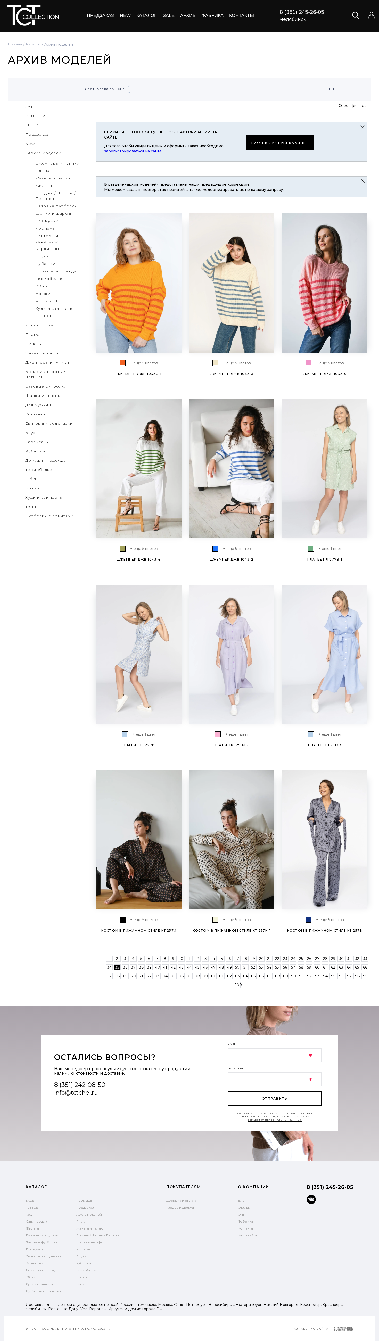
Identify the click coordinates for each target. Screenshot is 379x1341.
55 (277, 967)
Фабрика (213, 15)
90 (293, 976)
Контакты (241, 15)
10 (181, 958)
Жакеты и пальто (89, 1228)
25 (301, 958)
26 (309, 958)
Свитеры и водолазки (43, 1256)
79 (205, 976)
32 (357, 958)
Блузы (81, 1256)
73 (157, 976)
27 (317, 958)
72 (149, 976)
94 (325, 976)
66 (365, 967)
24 (293, 958)
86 (261, 976)
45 (197, 967)
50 (237, 967)
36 (125, 967)
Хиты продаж (36, 1221)
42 (173, 967)
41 (165, 967)
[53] (217, 734)
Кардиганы (35, 1263)
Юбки (30, 1277)
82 (229, 976)
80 (213, 976)
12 (197, 958)
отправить (274, 1099)
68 (117, 976)
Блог (242, 1200)
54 (269, 967)
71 (141, 976)
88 (277, 976)
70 (133, 976)
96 (341, 976)
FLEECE (32, 1207)
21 (269, 958)
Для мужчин (35, 1249)
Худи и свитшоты (39, 1284)
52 (253, 967)
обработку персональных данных (275, 1120)
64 (349, 967)
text (32, 15)
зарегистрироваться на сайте (133, 151)
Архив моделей (89, 1214)
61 (325, 967)
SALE (30, 1200)
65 (357, 967)
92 (309, 976)
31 (349, 958)
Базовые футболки (41, 1242)
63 (341, 967)
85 (253, 976)
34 (109, 967)
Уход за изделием (180, 1207)
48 (221, 967)
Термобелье (86, 1270)
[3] (308, 919)
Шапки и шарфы (89, 1242)
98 (357, 976)
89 (285, 976)
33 (365, 958)
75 (173, 976)
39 (149, 967)
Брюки (82, 1277)
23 (285, 958)
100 (238, 985)
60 (317, 967)
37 (133, 967)
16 (229, 958)
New (125, 15)
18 (245, 958)
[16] (308, 362)
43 (181, 967)
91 (301, 976)
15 (221, 958)
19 (253, 958)
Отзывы (244, 1207)
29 (333, 958)
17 (237, 958)
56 (285, 967)
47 (213, 967)
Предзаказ (100, 15)
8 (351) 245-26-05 (302, 12)
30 (341, 958)
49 (229, 967)
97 (349, 976)
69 (125, 976)
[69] (124, 734)
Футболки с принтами (44, 1291)
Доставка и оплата (181, 1200)
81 (221, 976)
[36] (122, 548)
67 (109, 976)
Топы (80, 1284)
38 (141, 967)
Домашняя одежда (41, 1270)
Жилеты (32, 1228)
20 (261, 958)
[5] (122, 919)
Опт (241, 1214)
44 (189, 967)
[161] (215, 362)
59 (309, 967)
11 (189, 958)
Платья (81, 1221)
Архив (188, 15)
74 (165, 976)
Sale (169, 15)
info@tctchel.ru (76, 1092)
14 (213, 958)
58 (301, 967)
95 (333, 976)
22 (277, 958)
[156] (122, 362)
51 (245, 967)
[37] (215, 919)
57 (293, 967)
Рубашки (83, 1263)
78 (197, 976)
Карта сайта (247, 1235)
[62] (310, 548)
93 (317, 976)
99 (365, 976)
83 (237, 976)
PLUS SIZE (84, 1200)
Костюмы (83, 1249)
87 (269, 976)
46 (205, 967)
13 (205, 958)
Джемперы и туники (42, 1235)
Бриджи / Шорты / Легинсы (98, 1235)
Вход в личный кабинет (280, 143)
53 (261, 967)
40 (157, 967)
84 (245, 976)
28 (325, 958)
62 (333, 967)
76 (181, 976)
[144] (215, 548)
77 (189, 976)
